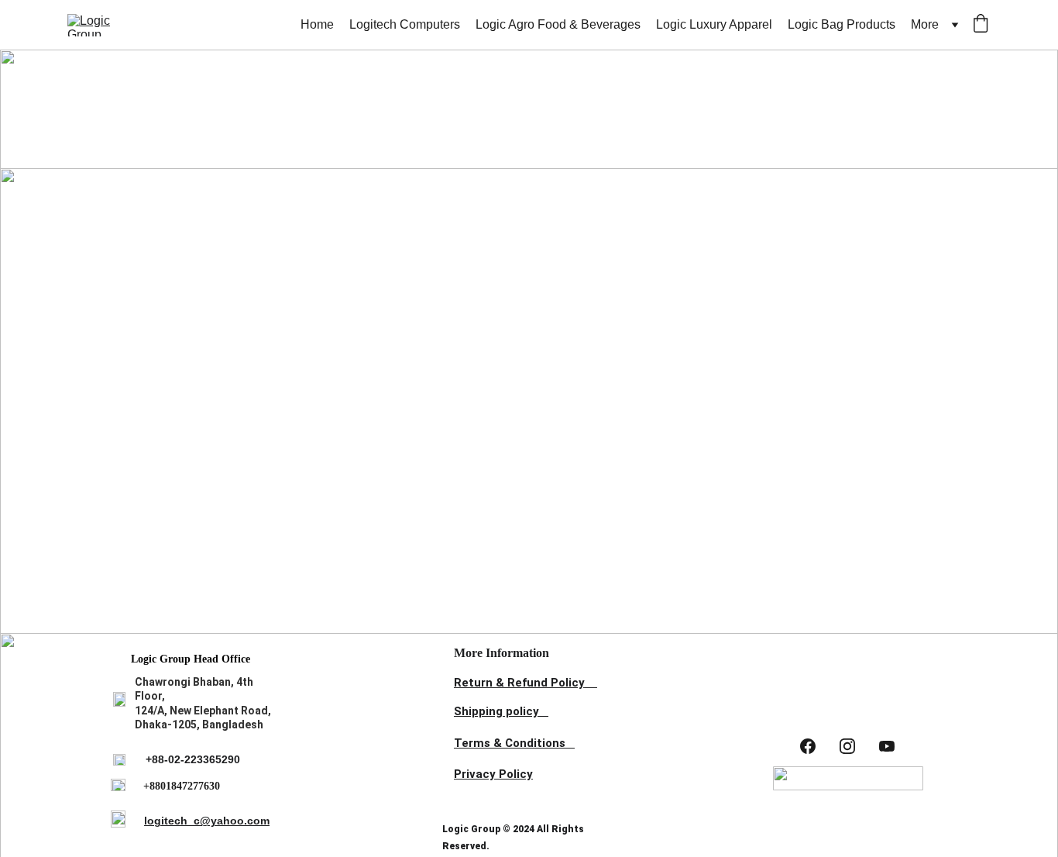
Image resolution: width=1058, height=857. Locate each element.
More (925, 24)
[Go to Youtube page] (887, 746)
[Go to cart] (980, 24)
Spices (477, 151)
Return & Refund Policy (519, 683)
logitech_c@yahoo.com (207, 820)
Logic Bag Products (841, 24)
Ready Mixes (338, 151)
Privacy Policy (493, 774)
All (234, 151)
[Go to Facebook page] (808, 746)
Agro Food (603, 151)
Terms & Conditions (509, 743)
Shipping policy (496, 711)
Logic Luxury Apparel (714, 24)
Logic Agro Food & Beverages (558, 24)
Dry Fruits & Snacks (763, 153)
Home (317, 24)
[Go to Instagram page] (847, 746)
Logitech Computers (404, 24)
